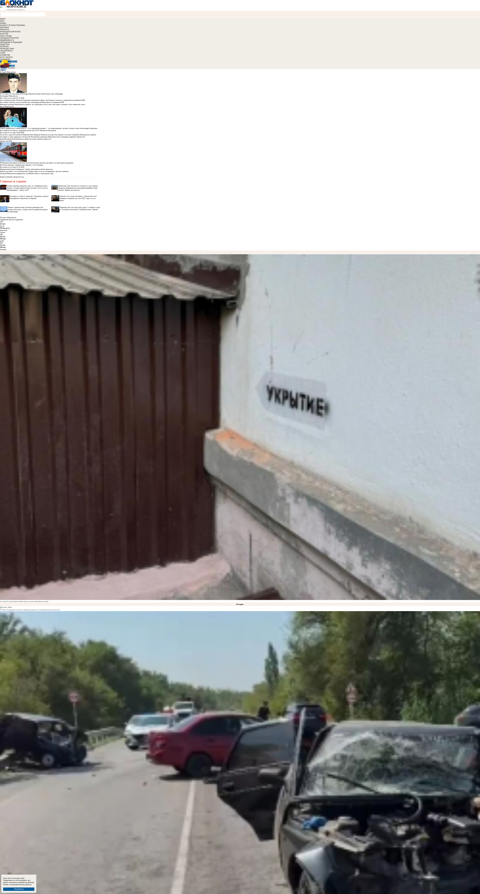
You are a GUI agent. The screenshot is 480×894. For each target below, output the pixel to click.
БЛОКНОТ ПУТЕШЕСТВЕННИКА (12, 25)
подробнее (19, 220)
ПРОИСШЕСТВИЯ (7, 49)
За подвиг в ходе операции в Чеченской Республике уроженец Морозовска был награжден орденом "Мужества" (42, 137)
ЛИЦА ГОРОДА (6, 36)
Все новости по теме (8, 98)
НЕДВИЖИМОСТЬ (7, 40)
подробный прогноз (7, 220)
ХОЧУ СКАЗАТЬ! (6, 57)
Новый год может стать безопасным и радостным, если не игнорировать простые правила (34, 171)
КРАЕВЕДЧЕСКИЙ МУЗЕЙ (10, 32)
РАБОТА (14, 61)
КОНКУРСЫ (4, 30)
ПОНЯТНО (19, 889)
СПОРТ (3, 53)
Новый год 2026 (6, 141)
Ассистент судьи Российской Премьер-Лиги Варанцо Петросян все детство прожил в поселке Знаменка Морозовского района (48, 135)
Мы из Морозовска (7, 107)
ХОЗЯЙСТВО (5, 55)
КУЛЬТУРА (4, 34)
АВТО (2, 21)
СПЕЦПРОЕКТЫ (6, 51)
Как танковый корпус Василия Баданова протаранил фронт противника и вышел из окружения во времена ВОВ (42, 100)
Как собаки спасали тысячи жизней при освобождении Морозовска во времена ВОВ (32, 102)
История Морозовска (8, 72)
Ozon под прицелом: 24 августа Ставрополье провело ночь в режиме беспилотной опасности (31, 610)
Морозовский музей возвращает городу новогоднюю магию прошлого (26, 169)
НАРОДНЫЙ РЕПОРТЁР (9, 38)
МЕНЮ (2, 19)
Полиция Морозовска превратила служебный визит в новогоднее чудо (27, 173)
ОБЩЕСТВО (5, 44)
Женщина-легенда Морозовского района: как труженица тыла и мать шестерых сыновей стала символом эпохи (42, 104)
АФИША (3, 23)
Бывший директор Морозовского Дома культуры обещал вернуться (25, 139)
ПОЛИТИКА (4, 47)
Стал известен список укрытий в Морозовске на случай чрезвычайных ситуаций (24, 601)
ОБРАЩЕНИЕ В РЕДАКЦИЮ (11, 42)
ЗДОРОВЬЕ (4, 27)
